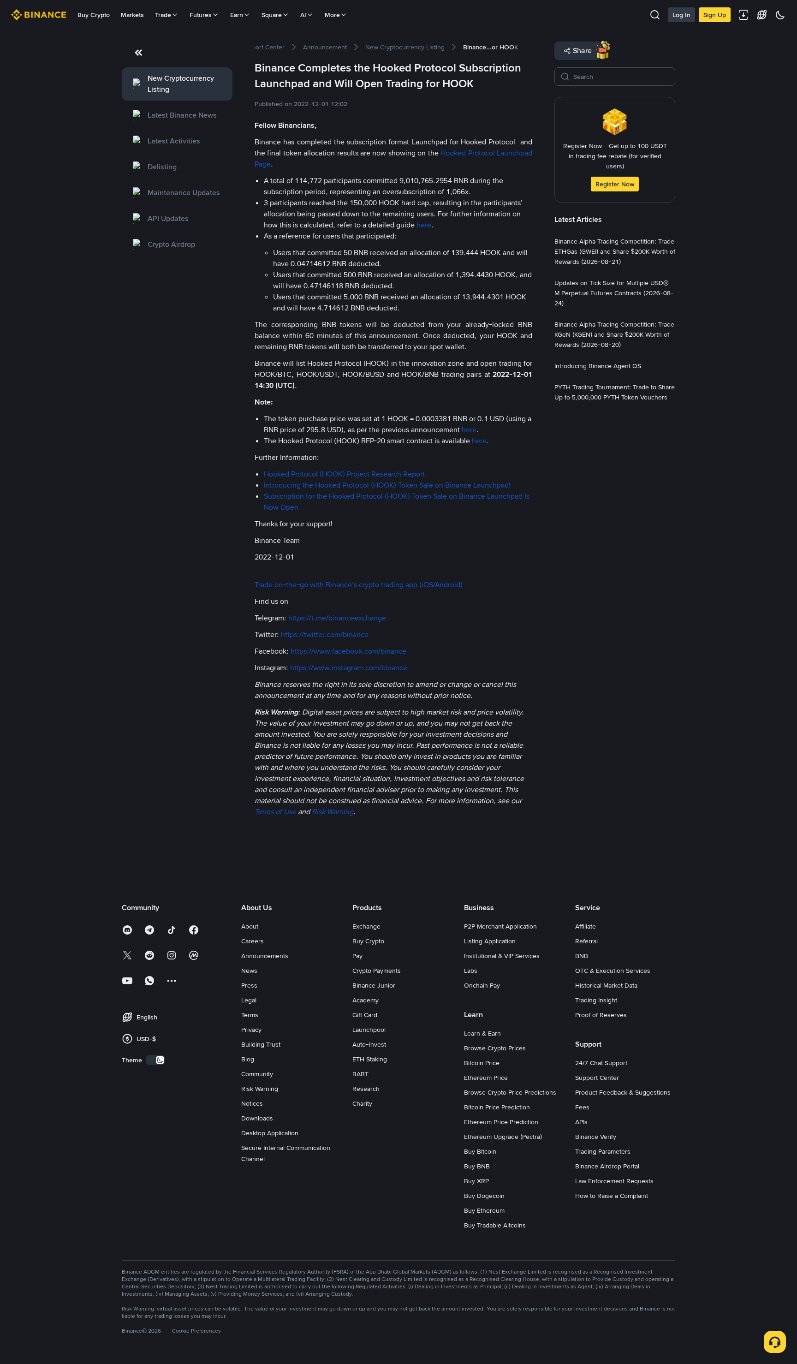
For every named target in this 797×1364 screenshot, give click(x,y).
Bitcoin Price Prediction (497, 1107)
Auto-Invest (369, 1044)
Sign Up (714, 15)
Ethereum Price (486, 1077)
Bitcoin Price (482, 1063)
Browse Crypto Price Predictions (510, 1092)
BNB (581, 956)
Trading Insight (596, 1000)
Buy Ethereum (484, 1210)
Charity (362, 1103)
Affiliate (585, 926)
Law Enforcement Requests (614, 1181)
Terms (249, 1015)
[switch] (155, 1060)
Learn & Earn (482, 1033)
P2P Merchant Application (500, 926)
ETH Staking (369, 1059)
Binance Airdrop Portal (607, 1166)
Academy (365, 1000)
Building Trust (260, 1044)
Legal (248, 1000)
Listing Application (490, 941)
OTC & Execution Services (612, 970)
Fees (582, 1107)
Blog (247, 1059)
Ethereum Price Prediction (501, 1122)
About (249, 926)
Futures (201, 15)
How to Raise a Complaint (611, 1195)
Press (249, 985)
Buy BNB (477, 1166)
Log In (681, 15)
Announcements (264, 956)
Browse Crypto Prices (495, 1048)
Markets (132, 15)
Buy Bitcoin (480, 1151)
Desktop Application (269, 1133)
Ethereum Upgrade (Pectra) (503, 1136)
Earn (236, 15)
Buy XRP (476, 1181)
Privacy (251, 1029)
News (249, 970)
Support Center (597, 1077)
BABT (360, 1074)
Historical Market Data (606, 985)
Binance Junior (373, 985)
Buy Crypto (93, 15)
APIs (581, 1122)
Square (272, 15)
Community (257, 1074)
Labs (470, 970)
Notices (252, 1103)
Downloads (257, 1118)
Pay (357, 956)
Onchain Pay (482, 985)
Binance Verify (595, 1136)
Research (366, 1088)
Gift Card (364, 1015)
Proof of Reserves (601, 1015)
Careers (252, 941)
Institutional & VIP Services (502, 956)
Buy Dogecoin (484, 1195)
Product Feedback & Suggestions (623, 1092)
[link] (177, 84)
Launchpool (369, 1029)
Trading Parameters (602, 1151)
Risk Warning (259, 1088)
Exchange (366, 926)
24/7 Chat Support (601, 1063)
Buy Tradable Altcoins (495, 1225)
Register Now (614, 184)
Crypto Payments (376, 970)
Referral (586, 941)
